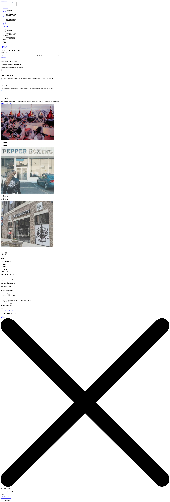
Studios (5, 11)
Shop (4, 22)
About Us (5, 8)
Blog (4, 23)
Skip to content (4, 1)
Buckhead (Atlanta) (11, 19)
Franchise (5, 26)
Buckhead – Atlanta (11, 14)
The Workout (9, 10)
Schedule (5, 16)
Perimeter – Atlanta (10, 15)
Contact (5, 25)
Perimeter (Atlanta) (10, 20)
